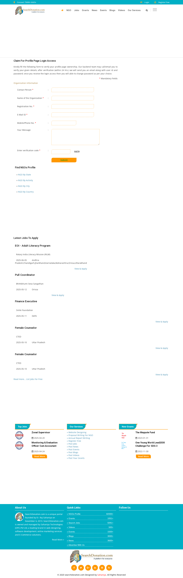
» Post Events (73, 449)
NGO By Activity (25, 180)
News (94, 10)
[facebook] (74, 568)
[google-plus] (88, 568)
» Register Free (74, 441)
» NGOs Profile (90, 514)
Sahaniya (101, 574)
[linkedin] (95, 568)
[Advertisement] (93, 37)
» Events (90, 532)
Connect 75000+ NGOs (26, 2)
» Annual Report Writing (78, 438)
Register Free (163, 2)
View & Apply (80, 268)
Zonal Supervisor (41, 432)
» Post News (72, 446)
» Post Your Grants (75, 458)
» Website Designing (76, 432)
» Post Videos (73, 455)
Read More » (58, 539)
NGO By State (24, 174)
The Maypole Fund (145, 432)
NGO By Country (26, 191)
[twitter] (81, 568)
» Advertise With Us (75, 545)
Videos (121, 10)
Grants (85, 10)
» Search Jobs (90, 523)
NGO (68, 10)
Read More (39, 456)
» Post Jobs (72, 443)
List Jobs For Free (34, 379)
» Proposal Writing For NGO (80, 435)
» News (90, 540)
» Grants (90, 518)
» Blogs (90, 536)
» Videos (90, 527)
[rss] (109, 568)
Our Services (134, 10)
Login (146, 2)
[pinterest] (102, 568)
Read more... (20, 379)
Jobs (76, 10)
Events (103, 10)
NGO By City (24, 186)
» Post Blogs (72, 452)
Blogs (112, 10)
